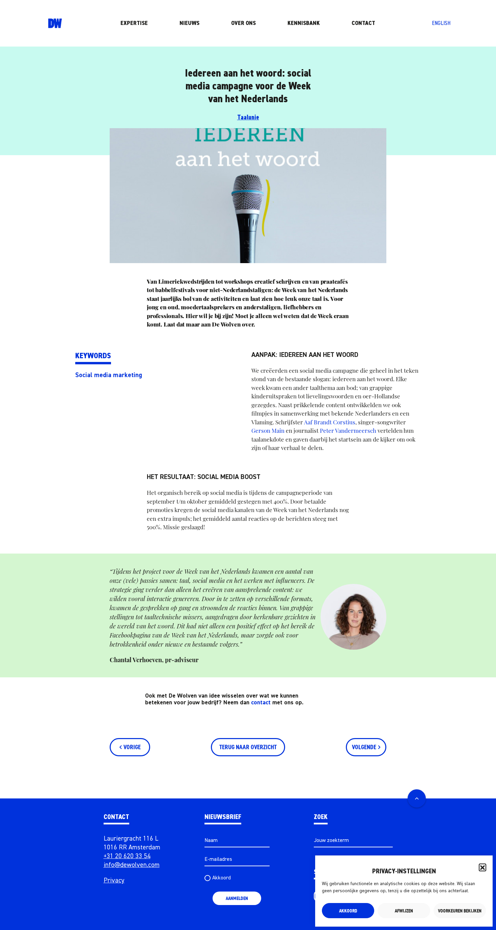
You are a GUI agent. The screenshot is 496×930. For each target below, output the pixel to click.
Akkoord (348, 911)
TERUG (248, 747)
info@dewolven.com (132, 865)
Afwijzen (404, 911)
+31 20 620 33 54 (127, 856)
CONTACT (363, 23)
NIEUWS (189, 23)
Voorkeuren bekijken (459, 911)
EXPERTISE (134, 23)
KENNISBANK (303, 23)
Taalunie (248, 117)
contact (261, 703)
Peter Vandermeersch (348, 430)
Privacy (114, 880)
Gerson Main (267, 430)
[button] (482, 867)
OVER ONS (243, 23)
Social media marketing (108, 375)
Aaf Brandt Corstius (329, 422)
